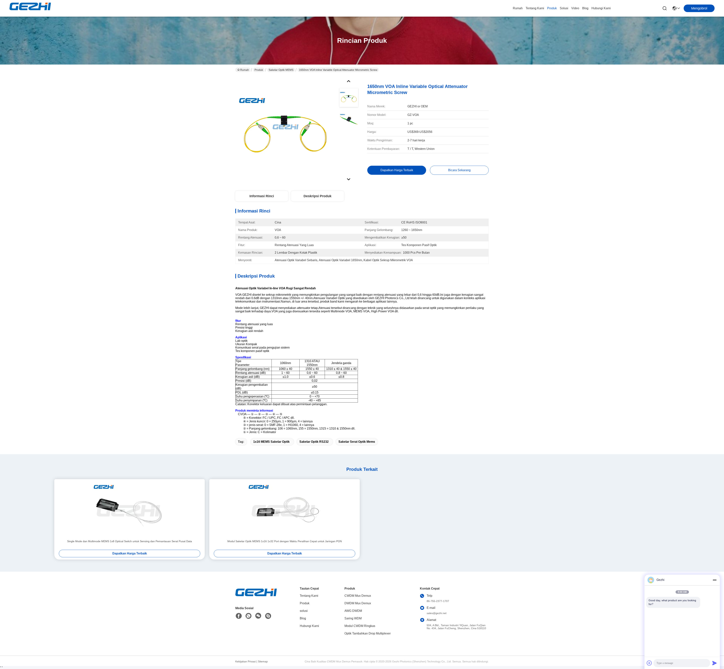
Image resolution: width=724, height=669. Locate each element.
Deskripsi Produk (317, 196)
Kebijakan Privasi (245, 661)
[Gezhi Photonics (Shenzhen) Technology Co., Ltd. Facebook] (238, 616)
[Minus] (714, 580)
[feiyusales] (268, 616)
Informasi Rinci (261, 196)
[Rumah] (256, 597)
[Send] (715, 663)
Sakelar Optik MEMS (281, 69)
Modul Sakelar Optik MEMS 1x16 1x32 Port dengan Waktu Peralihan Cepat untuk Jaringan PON (284, 541)
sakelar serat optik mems (356, 441)
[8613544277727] (248, 616)
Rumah (518, 8)
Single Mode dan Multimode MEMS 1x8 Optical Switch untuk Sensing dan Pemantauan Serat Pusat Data (129, 541)
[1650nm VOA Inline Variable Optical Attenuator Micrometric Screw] (285, 129)
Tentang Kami (535, 8)
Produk (552, 8)
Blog (585, 8)
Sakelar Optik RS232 (314, 441)
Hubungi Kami (601, 8)
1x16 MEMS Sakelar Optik (271, 441)
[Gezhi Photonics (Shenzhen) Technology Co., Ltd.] (30, 8)
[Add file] (649, 663)
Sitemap (263, 661)
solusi (564, 8)
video (575, 8)
